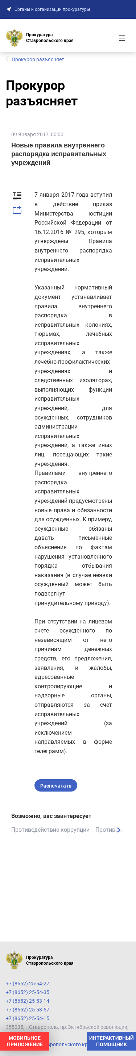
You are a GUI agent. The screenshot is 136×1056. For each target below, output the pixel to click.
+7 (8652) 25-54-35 (27, 992)
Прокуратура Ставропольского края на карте (60, 1044)
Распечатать (55, 786)
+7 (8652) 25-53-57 (27, 1010)
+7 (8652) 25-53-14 (27, 1001)
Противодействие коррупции (50, 829)
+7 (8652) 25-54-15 (27, 1018)
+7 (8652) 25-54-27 (27, 983)
